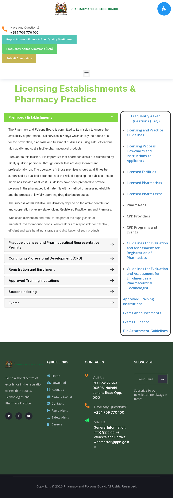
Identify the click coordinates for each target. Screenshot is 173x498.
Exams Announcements (142, 313)
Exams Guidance (136, 322)
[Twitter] (8, 416)
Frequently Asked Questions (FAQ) (146, 118)
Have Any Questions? (24, 27)
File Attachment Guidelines (145, 330)
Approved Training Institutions (138, 301)
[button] (86, 73)
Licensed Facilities (141, 172)
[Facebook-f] (19, 416)
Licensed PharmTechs (144, 194)
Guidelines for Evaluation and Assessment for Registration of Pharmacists (147, 250)
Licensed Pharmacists (144, 182)
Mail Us (99, 422)
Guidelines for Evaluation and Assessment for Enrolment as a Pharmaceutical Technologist (147, 278)
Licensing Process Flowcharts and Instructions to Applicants (141, 153)
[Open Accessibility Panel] (164, 9)
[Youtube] (28, 416)
